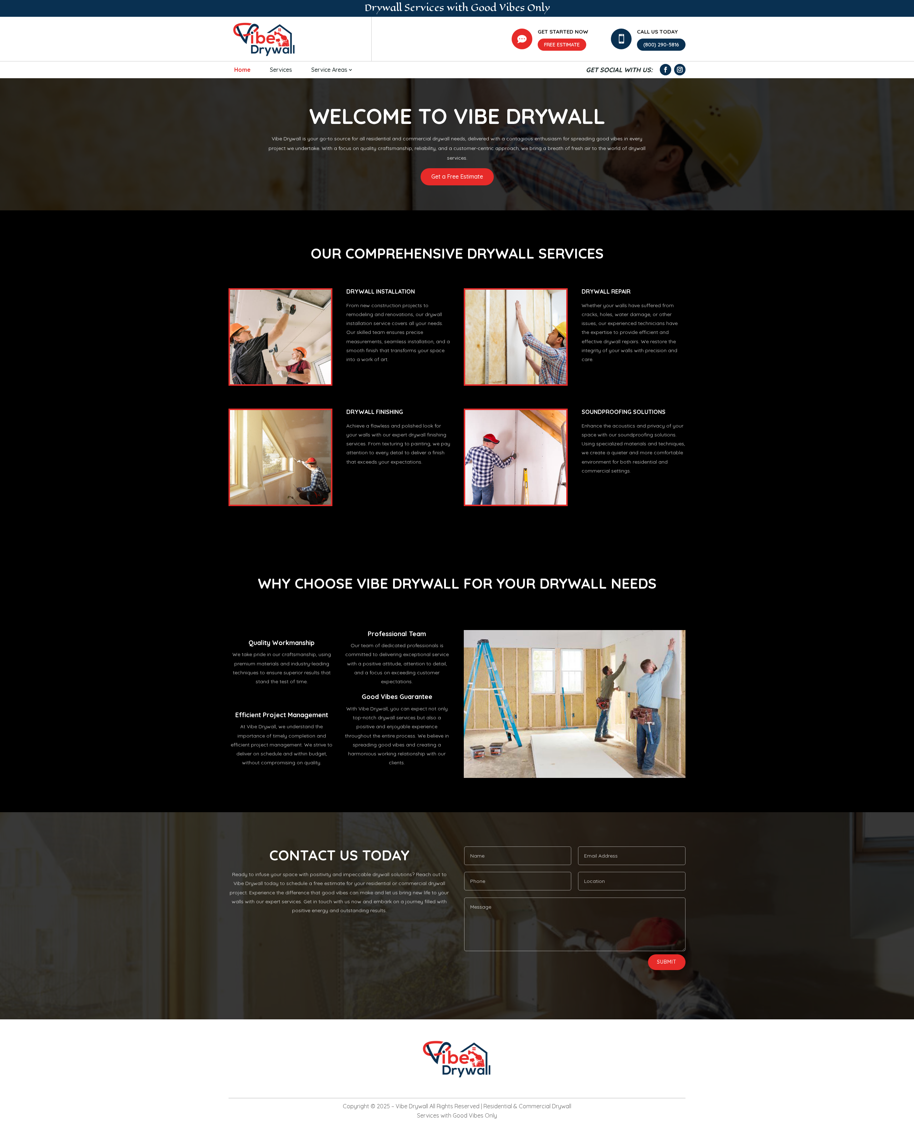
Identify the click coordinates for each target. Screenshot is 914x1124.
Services (281, 69)
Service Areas (329, 69)
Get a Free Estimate (457, 176)
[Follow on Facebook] (665, 69)
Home (242, 69)
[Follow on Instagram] (680, 69)
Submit (667, 962)
